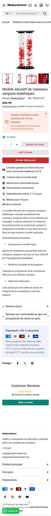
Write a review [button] (25, 402)
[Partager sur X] (25, 363)
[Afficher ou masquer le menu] (4, 5)
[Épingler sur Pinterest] (32, 363)
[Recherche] (44, 13)
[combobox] (25, 13)
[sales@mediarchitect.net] (30, 5)
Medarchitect (18, 98)
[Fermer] (46, 114)
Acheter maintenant (25, 160)
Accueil (5, 22)
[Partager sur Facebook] (17, 363)
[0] (41, 5)
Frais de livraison (9, 106)
